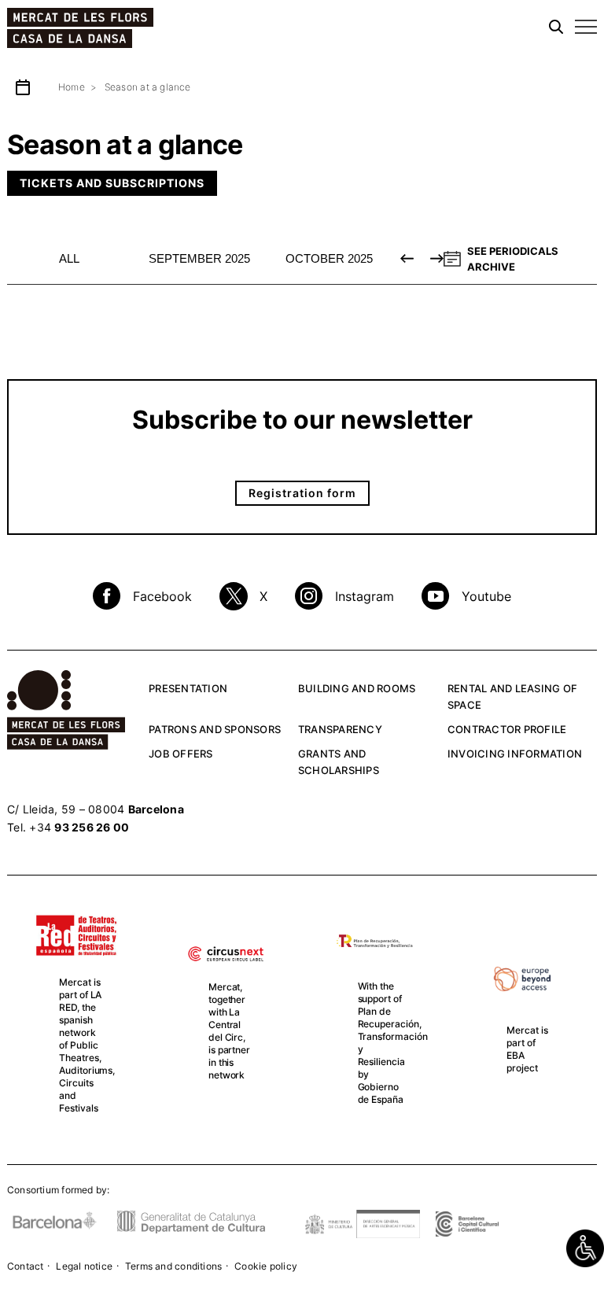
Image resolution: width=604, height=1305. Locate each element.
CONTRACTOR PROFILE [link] (507, 729)
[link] (585, 1248)
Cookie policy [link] (265, 1266)
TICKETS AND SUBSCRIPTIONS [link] (112, 183)
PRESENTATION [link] (188, 688)
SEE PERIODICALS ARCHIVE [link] (512, 259)
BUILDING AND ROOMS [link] (357, 688)
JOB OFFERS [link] (181, 753)
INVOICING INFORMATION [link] (514, 753)
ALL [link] (69, 258)
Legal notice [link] (84, 1266)
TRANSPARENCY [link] (340, 729)
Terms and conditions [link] (173, 1266)
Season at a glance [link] (148, 87)
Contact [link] (25, 1266)
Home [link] (71, 87)
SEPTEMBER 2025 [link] (199, 258)
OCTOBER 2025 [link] (329, 258)
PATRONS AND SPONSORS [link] (215, 729)
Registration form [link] (302, 493)
